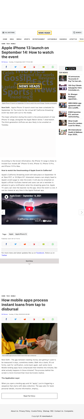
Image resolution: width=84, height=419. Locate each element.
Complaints (68, 411)
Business (63, 39)
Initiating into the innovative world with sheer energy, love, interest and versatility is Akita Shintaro (81, 212)
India (12, 39)
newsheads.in (47, 416)
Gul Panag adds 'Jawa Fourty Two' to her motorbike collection (2, 212)
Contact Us (58, 411)
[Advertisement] (42, 14)
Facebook (40, 253)
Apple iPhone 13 (21, 234)
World (19, 39)
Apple (11, 234)
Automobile (52, 39)
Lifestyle (73, 39)
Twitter (4, 255)
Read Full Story (29, 396)
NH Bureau (5, 62)
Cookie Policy (36, 411)
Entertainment (39, 39)
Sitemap (46, 411)
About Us (14, 411)
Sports (27, 39)
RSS (51, 411)
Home (5, 39)
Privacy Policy (24, 411)
